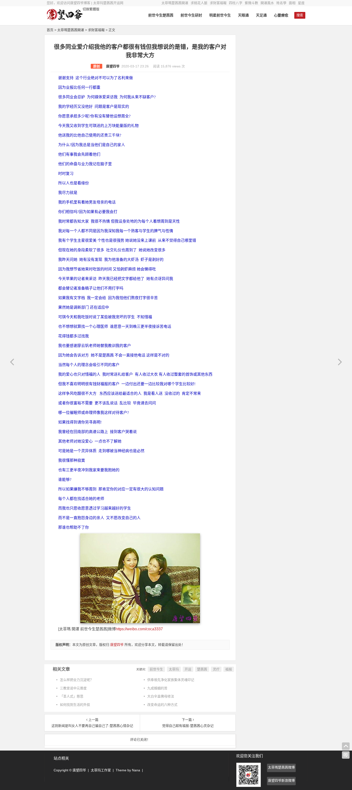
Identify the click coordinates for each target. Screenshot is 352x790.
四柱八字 (235, 3)
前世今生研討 (191, 15)
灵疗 (216, 669)
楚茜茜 (202, 669)
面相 (292, 3)
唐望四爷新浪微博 (281, 780)
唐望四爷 (112, 66)
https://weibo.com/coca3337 (139, 629)
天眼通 (243, 15)
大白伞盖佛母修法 (160, 696)
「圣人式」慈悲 (71, 696)
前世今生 (156, 669)
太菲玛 (174, 669)
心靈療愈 (281, 15)
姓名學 (281, 3)
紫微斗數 (251, 3)
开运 (188, 669)
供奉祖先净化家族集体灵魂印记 (170, 680)
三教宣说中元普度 (73, 688)
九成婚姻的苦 (157, 688)
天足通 (261, 15)
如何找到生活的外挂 (75, 705)
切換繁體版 (91, 9)
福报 (228, 669)
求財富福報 (218, 3)
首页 (50, 30)
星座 (301, 3)
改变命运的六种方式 (162, 705)
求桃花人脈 (199, 3)
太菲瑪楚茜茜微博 (281, 767)
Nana (136, 770)
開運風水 (267, 3)
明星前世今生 (220, 15)
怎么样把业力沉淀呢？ (76, 680)
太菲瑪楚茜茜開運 (174, 3)
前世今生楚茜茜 (160, 15)
